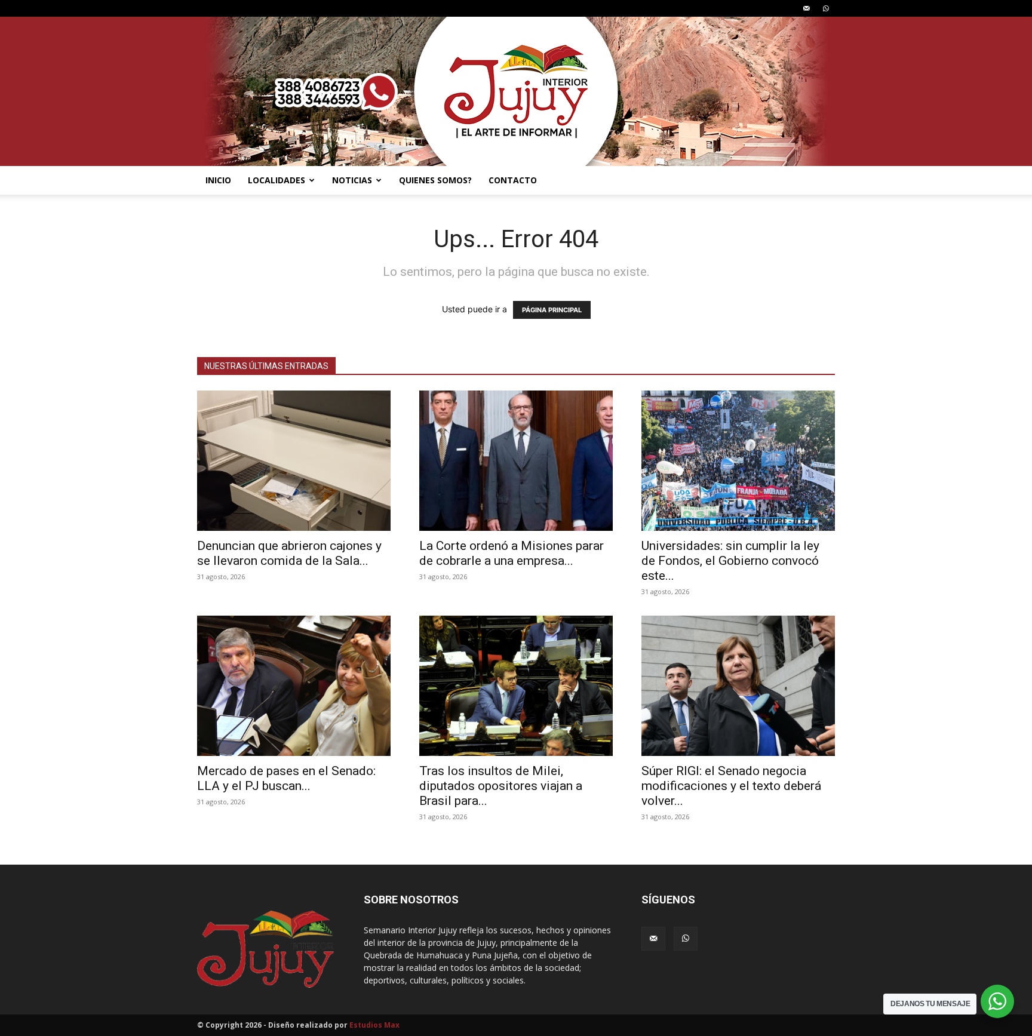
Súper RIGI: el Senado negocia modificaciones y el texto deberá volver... (731, 786)
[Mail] (806, 8)
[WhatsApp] (826, 8)
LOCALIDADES (276, 180)
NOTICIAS (352, 180)
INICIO (218, 180)
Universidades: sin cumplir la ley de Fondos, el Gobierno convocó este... (730, 561)
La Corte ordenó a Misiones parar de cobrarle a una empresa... (511, 553)
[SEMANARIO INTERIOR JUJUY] (516, 91)
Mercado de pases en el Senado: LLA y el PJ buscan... (286, 778)
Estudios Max (374, 1025)
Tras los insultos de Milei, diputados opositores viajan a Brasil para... (500, 786)
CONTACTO (513, 180)
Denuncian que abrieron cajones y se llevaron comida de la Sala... (289, 553)
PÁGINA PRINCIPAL (552, 310)
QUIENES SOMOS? (435, 180)
